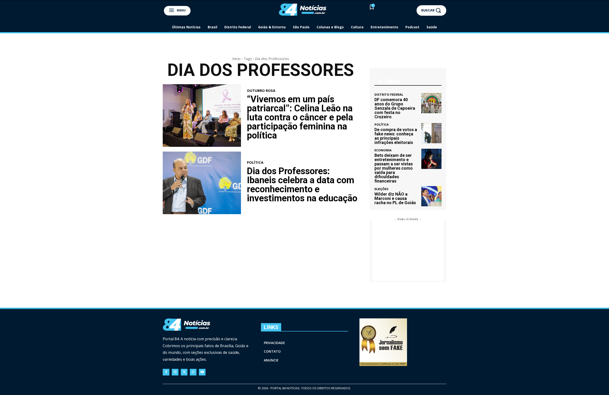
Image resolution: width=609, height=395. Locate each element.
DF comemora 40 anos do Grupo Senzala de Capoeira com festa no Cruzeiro (394, 108)
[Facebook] (166, 372)
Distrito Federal (388, 94)
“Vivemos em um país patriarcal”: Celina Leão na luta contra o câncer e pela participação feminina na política (300, 117)
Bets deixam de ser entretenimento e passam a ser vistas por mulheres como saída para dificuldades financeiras (393, 168)
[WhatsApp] (193, 372)
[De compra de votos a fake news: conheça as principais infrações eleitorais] (431, 133)
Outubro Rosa (261, 90)
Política (255, 162)
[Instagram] (175, 372)
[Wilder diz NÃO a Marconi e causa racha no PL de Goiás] (431, 196)
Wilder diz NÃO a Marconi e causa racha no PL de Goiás (395, 198)
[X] (184, 372)
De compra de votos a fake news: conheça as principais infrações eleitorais (395, 136)
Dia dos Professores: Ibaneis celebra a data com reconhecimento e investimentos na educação (302, 184)
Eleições (381, 189)
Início (236, 58)
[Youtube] (202, 372)
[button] (431, 10)
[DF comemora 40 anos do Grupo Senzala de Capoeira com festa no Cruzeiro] (431, 103)
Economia (383, 150)
